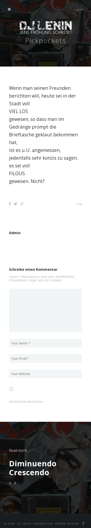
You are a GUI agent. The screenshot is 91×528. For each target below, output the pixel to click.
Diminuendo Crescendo (33, 467)
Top (79, 204)
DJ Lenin (24, 523)
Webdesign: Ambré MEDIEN (57, 523)
